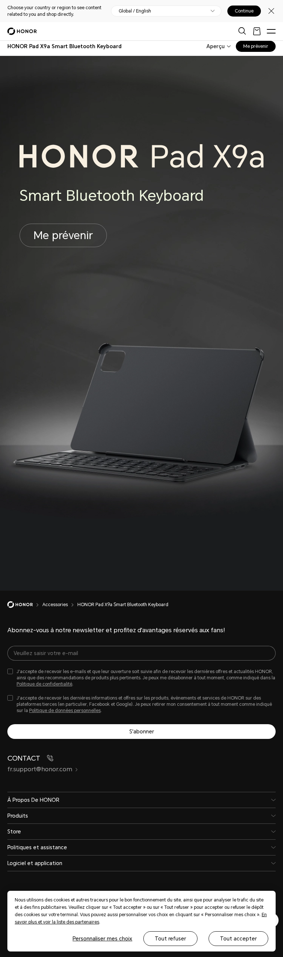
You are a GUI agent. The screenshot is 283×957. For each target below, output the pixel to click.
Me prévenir (255, 46)
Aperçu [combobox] (215, 46)
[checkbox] (141, 678)
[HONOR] (24, 605)
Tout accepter (238, 939)
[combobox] (64, 46)
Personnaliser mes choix (102, 939)
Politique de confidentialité (44, 684)
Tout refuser (170, 939)
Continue (244, 11)
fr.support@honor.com (39, 769)
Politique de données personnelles (65, 710)
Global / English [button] (135, 11)
